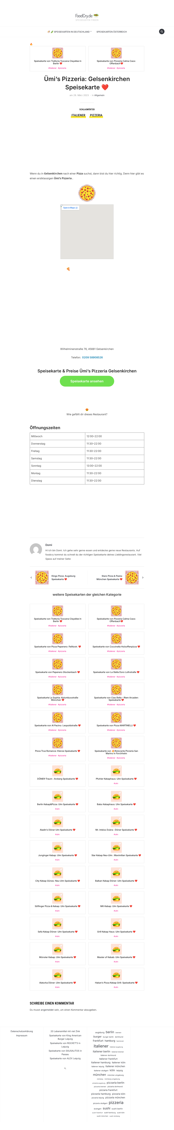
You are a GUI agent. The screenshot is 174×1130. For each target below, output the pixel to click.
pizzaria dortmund (115, 1086)
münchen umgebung (115, 1075)
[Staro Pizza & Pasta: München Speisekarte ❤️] (132, 577)
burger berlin (108, 1037)
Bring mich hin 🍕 (57, 269)
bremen (118, 1033)
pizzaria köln (118, 1093)
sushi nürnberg (115, 1116)
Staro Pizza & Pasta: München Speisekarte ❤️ (109, 578)
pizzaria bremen (100, 1087)
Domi (48, 545)
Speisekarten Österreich (112, 31)
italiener (78, 115)
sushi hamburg (110, 1113)
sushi (106, 1108)
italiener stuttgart (101, 1070)
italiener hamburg (101, 1062)
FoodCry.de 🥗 (87, 15)
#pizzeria (62, 68)
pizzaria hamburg (101, 1093)
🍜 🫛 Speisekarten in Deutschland (68, 31)
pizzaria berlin (115, 1082)
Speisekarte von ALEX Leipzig (65, 1058)
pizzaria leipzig (98, 1098)
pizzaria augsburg (98, 1083)
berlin (110, 1032)
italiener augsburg (116, 1047)
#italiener (52, 68)
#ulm (116, 783)
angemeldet (47, 1009)
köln (112, 1070)
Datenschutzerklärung (22, 1031)
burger (97, 1036)
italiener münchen (115, 1066)
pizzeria (96, 115)
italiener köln (118, 1062)
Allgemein (99, 95)
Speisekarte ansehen (87, 381)
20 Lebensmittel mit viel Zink (65, 1031)
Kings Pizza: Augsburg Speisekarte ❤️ (63, 578)
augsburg (99, 1032)
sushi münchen (102, 1116)
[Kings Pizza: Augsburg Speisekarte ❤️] (42, 577)
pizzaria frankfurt (108, 1090)
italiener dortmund (108, 1055)
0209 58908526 (92, 357)
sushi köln (121, 1113)
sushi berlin (117, 1108)
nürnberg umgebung (112, 1079)
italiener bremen (118, 1052)
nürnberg (100, 1079)
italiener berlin (101, 1051)
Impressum (21, 1035)
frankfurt (98, 1040)
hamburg (110, 1040)
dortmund (119, 1037)
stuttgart (97, 1109)
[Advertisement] (87, 138)
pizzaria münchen (115, 1097)
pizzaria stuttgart (100, 1103)
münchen (99, 1074)
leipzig (119, 1070)
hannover (120, 1041)
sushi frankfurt (97, 1113)
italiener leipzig (97, 1066)
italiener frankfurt (108, 1058)
